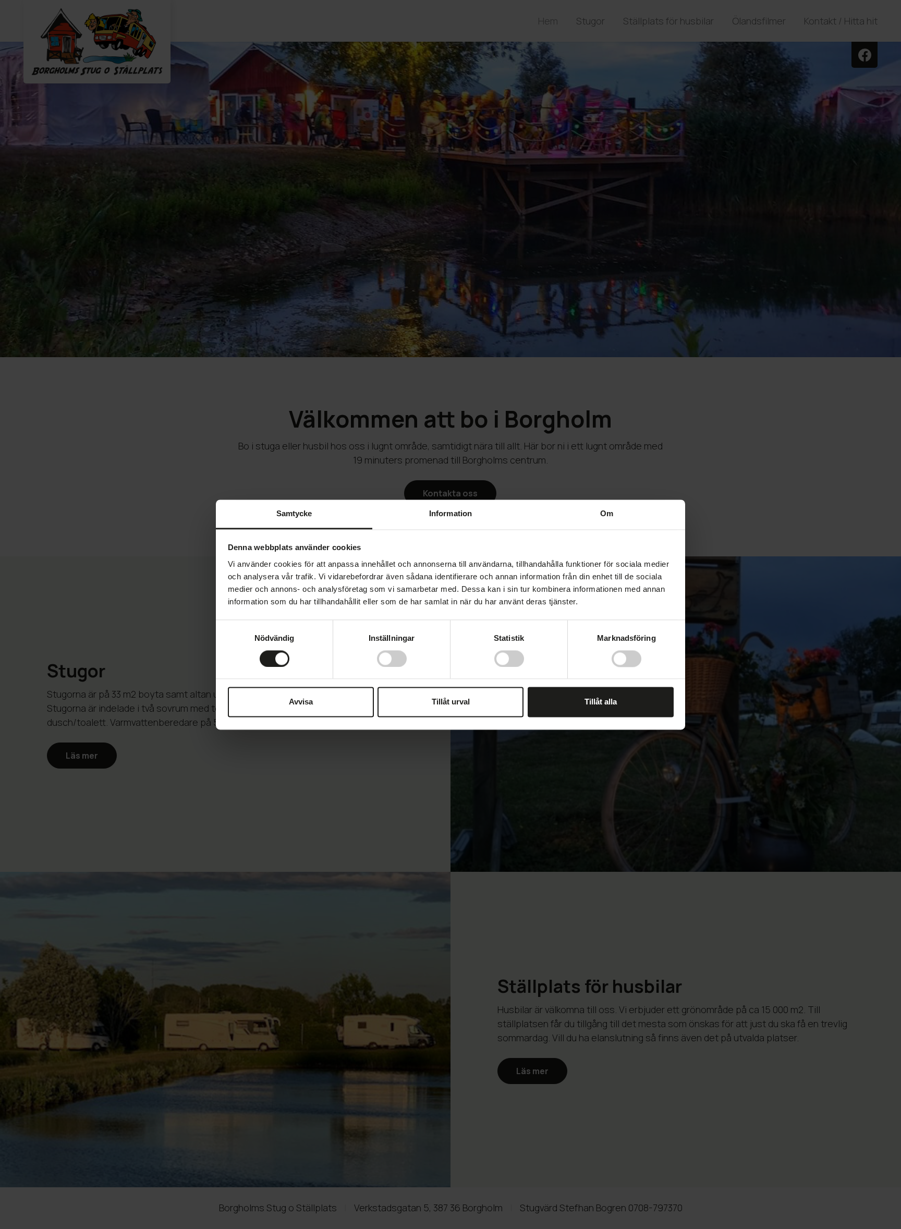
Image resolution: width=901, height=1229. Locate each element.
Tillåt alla (601, 702)
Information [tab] (450, 513)
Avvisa (301, 702)
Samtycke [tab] (294, 513)
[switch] (392, 658)
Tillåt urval (451, 702)
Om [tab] (606, 513)
